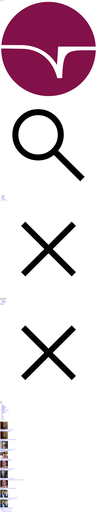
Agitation (3, 405)
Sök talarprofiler (4, 298)
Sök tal (1, 298)
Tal (0, 303)
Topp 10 (3, 413)
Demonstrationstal (4, 407)
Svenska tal (3, 510)
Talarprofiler (2, 303)
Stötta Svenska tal (4, 199)
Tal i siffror (3, 196)
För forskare (3, 198)
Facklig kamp (3, 408)
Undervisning (3, 195)
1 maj (2, 404)
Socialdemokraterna (4, 412)
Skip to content (2, 0)
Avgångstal (3, 406)
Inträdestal (3, 409)
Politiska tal (3, 411)
